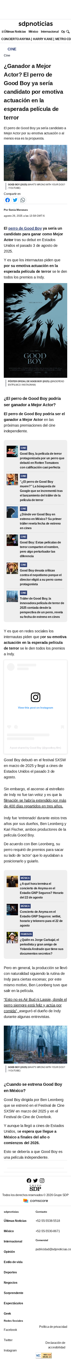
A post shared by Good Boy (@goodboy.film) (35, 747)
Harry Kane (43, 39)
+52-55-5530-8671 (48, 1231)
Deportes (10, 1272)
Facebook (10, 1329)
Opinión (9, 1251)
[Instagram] (42, 1180)
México (33, 31)
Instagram (10, 1350)
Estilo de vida (13, 1262)
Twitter (8, 1340)
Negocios (10, 1282)
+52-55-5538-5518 (48, 1220)
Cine (7, 55)
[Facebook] (7, 199)
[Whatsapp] (23, 199)
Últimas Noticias (15, 31)
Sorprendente (13, 1293)
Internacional (50, 31)
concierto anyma (15, 39)
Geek (7, 1313)
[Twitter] (15, 199)
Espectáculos (13, 1303)
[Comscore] (35, 1200)
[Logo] (36, 24)
